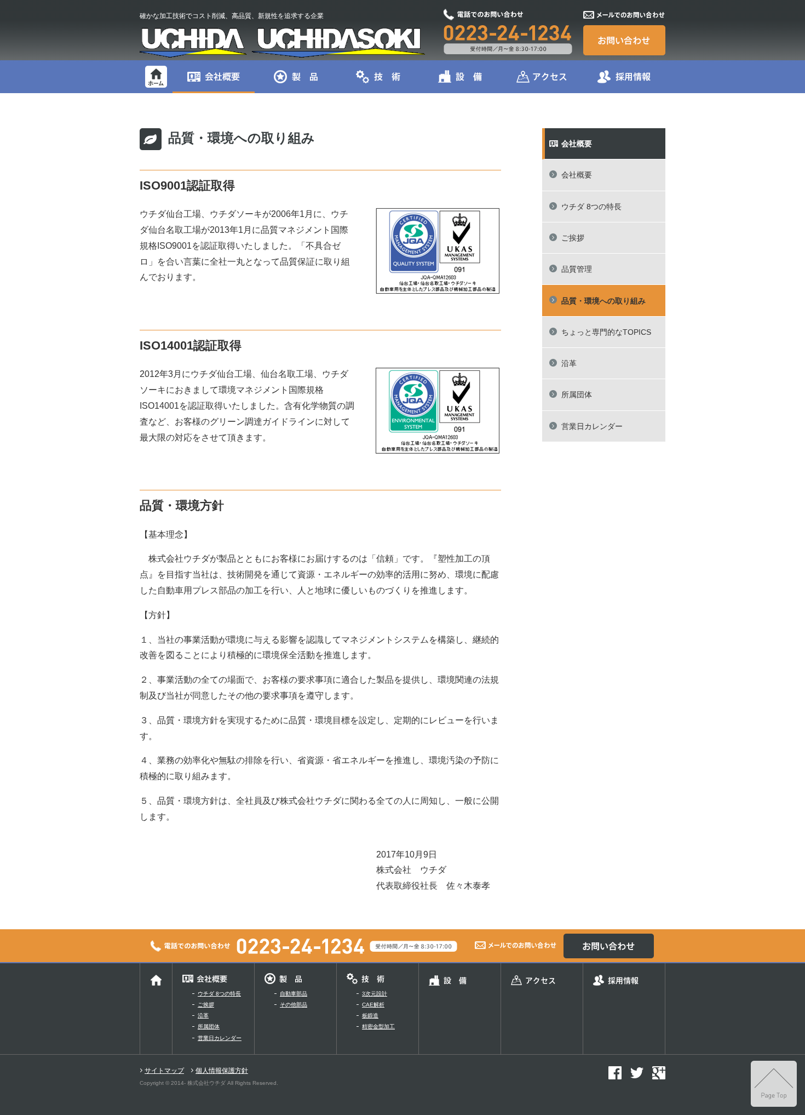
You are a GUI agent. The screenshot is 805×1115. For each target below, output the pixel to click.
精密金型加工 (378, 1026)
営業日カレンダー (592, 426)
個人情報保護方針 (222, 1070)
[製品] (296, 76)
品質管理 (576, 269)
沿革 (569, 363)
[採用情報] (624, 76)
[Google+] (658, 1072)
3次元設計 (374, 994)
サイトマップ (164, 1070)
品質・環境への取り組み (603, 300)
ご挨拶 (572, 237)
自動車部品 (293, 994)
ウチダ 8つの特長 (591, 206)
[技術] (378, 76)
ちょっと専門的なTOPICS (606, 332)
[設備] (460, 76)
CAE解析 (373, 1005)
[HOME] (156, 76)
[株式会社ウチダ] (282, 42)
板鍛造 (370, 1016)
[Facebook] (615, 1072)
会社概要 (576, 174)
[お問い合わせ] (624, 39)
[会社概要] (214, 76)
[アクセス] (542, 76)
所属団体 (576, 394)
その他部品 (293, 1005)
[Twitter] (636, 1072)
